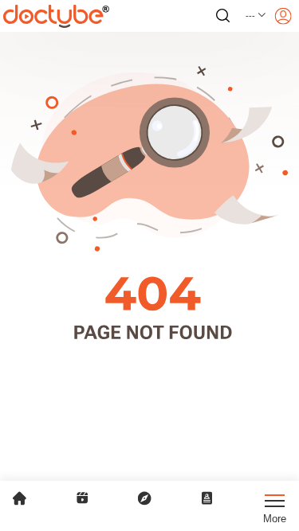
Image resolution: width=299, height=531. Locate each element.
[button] (256, 16)
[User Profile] (283, 16)
